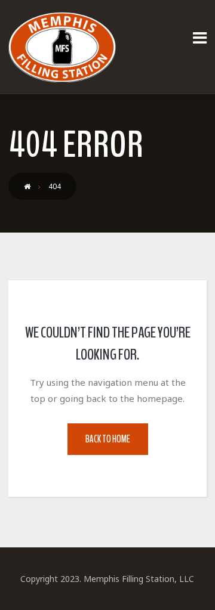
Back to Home (107, 439)
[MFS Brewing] (62, 47)
